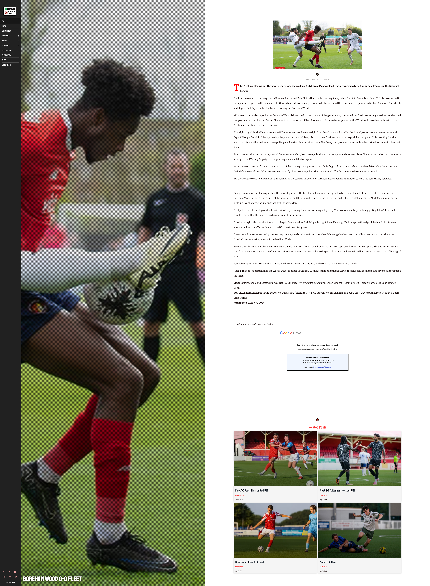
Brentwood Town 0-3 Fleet (249, 562)
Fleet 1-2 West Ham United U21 (251, 490)
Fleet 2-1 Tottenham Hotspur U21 (337, 490)
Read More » (239, 495)
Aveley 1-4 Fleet (328, 562)
